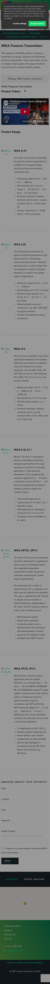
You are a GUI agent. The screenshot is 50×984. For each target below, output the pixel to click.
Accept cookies (37, 24)
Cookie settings (19, 24)
